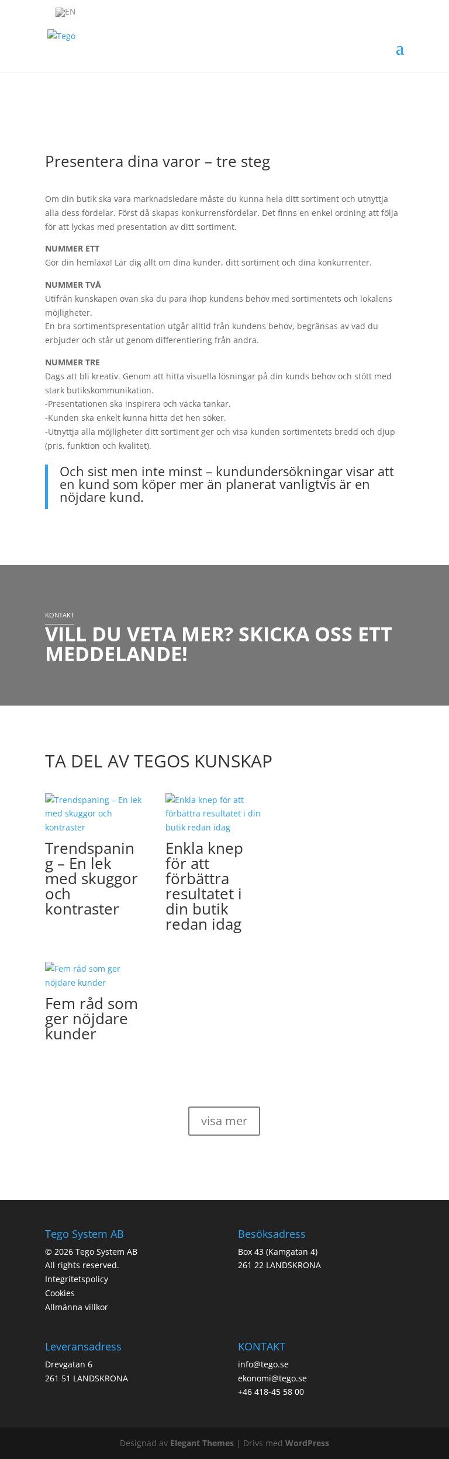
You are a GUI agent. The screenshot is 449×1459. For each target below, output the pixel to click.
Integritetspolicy (76, 1279)
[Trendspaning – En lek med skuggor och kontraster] (93, 814)
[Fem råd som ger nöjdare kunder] (93, 976)
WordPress (307, 1442)
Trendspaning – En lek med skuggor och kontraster (91, 878)
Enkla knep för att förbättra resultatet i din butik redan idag (204, 885)
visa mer (224, 1121)
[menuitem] (66, 12)
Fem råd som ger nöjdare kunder (91, 1018)
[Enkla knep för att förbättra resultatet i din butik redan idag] (214, 814)
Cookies (60, 1293)
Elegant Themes (202, 1442)
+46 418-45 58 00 (271, 1391)
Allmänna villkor (76, 1307)
